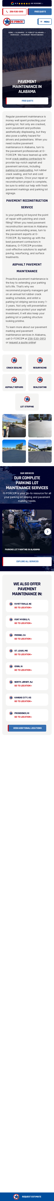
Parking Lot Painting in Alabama (22, 549)
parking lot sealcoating (19, 170)
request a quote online (22, 342)
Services (15, 35)
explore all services (27, 561)
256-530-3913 (37, 338)
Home (10, 33)
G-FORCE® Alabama (35, 33)
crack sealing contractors (27, 158)
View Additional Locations (27, 728)
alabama (20, 33)
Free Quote (40, 11)
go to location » (23, 607)
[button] (27, 1196)
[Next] (47, 531)
